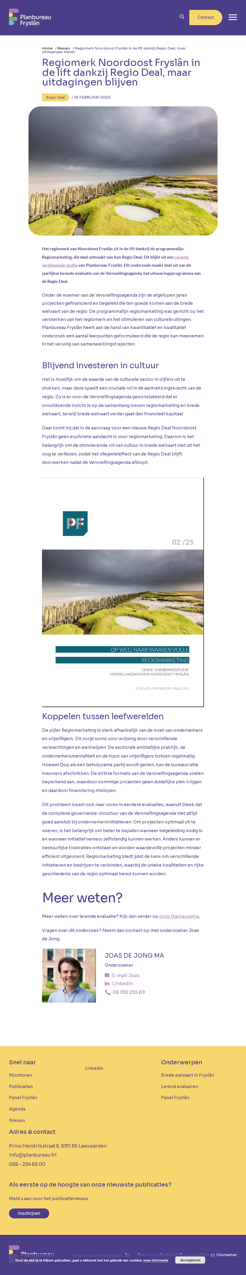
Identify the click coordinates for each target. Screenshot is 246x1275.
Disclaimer (226, 1254)
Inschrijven (29, 1213)
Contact (205, 17)
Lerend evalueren (179, 1086)
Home (47, 48)
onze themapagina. (179, 916)
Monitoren (20, 1075)
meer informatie (155, 1260)
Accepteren (190, 1260)
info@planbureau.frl (33, 1155)
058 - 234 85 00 (27, 1164)
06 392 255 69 (128, 992)
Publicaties (21, 1086)
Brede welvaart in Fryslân (187, 1075)
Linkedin (94, 1068)
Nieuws (63, 48)
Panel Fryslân (23, 1097)
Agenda (17, 1109)
